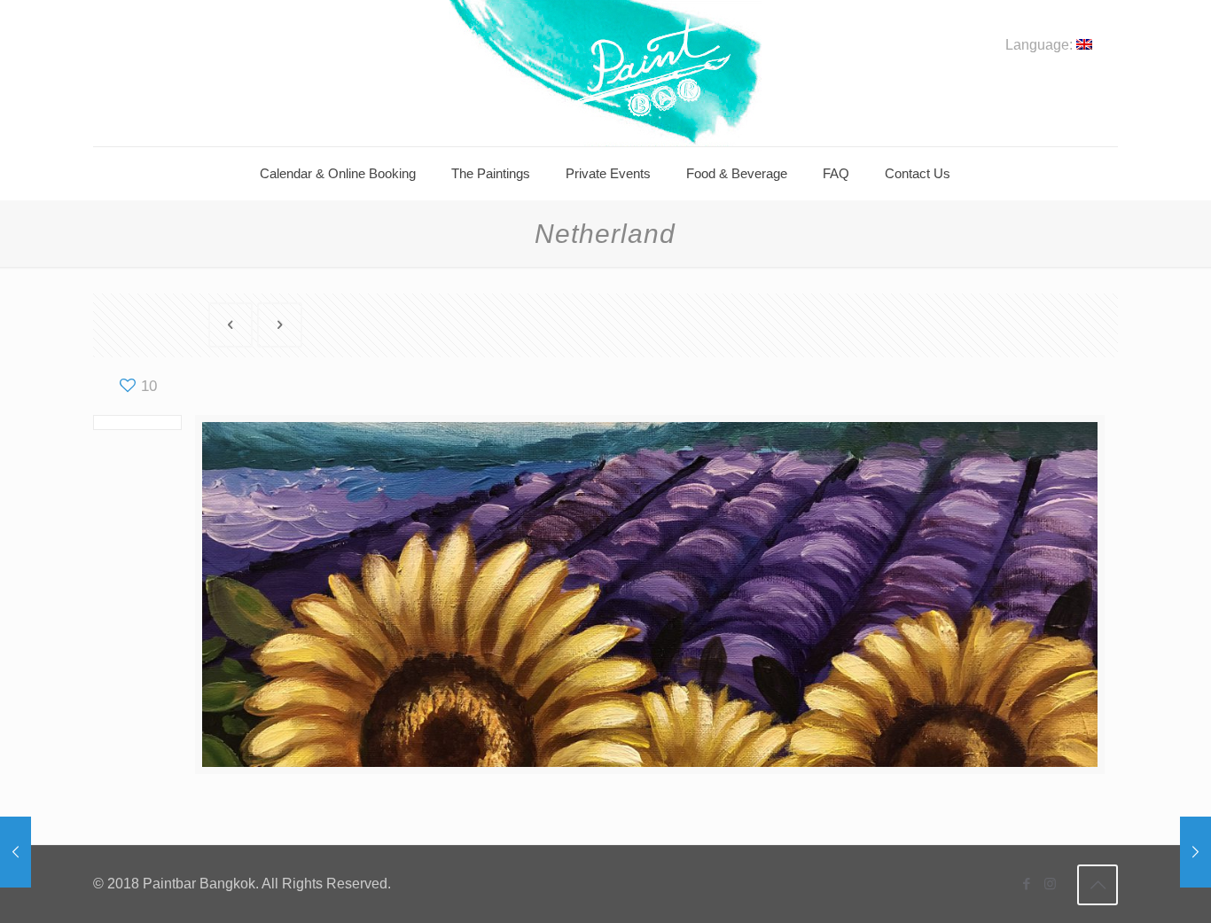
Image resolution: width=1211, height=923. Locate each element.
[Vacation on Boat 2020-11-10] (1195, 852)
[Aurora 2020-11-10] (15, 852)
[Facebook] (1026, 883)
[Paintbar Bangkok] (605, 73)
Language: (1040, 45)
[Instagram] (1050, 883)
